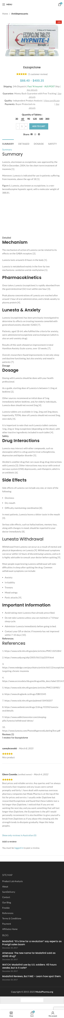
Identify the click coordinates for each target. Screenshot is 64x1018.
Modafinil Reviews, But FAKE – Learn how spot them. (31, 976)
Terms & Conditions (11, 918)
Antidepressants (19, 13)
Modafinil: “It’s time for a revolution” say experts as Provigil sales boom (32, 943)
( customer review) (38, 74)
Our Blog (6, 902)
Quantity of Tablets (31, 114)
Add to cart (38, 126)
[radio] (17, 118)
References (7, 913)
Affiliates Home (10, 929)
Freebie (6, 907)
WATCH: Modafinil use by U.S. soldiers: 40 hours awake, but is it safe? (29, 966)
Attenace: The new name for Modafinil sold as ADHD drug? (29, 954)
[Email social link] (31, 134)
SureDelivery (8, 891)
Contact (6, 897)
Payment (6, 923)
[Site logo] (32, 4)
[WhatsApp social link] (35, 134)
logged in (18, 847)
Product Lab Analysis (12, 881)
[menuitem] (23, 1000)
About (5, 886)
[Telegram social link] (39, 134)
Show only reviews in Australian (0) (19, 835)
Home (5, 13)
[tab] (8, 143)
